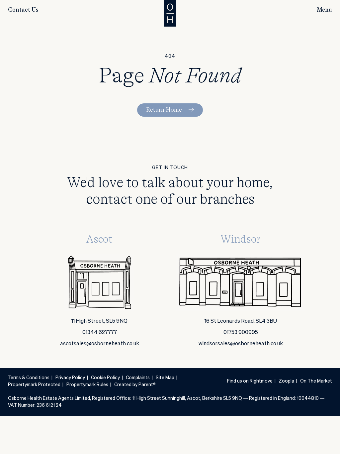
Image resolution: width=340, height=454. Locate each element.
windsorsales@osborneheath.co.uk (241, 344)
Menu (324, 10)
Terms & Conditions (28, 378)
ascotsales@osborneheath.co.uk (99, 344)
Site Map (165, 378)
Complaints (138, 378)
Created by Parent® (135, 385)
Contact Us (23, 10)
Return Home (164, 110)
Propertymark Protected (34, 385)
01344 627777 (99, 332)
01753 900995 (240, 332)
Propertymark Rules (87, 385)
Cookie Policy (105, 378)
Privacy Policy (70, 378)
